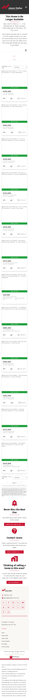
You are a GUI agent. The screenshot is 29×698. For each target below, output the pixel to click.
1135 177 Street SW (8, 94)
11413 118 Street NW (8, 229)
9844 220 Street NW (8, 364)
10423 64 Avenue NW (8, 398)
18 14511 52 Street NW (9, 161)
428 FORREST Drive (11, 466)
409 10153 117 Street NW (9, 195)
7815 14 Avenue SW (8, 127)
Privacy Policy (14, 653)
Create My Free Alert (13, 524)
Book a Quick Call (13, 552)
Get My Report (13, 582)
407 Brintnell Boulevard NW (10, 263)
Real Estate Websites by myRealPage (14, 654)
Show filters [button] (14, 57)
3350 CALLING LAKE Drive (13, 297)
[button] (14, 524)
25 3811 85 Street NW (8, 432)
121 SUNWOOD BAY (11, 330)
